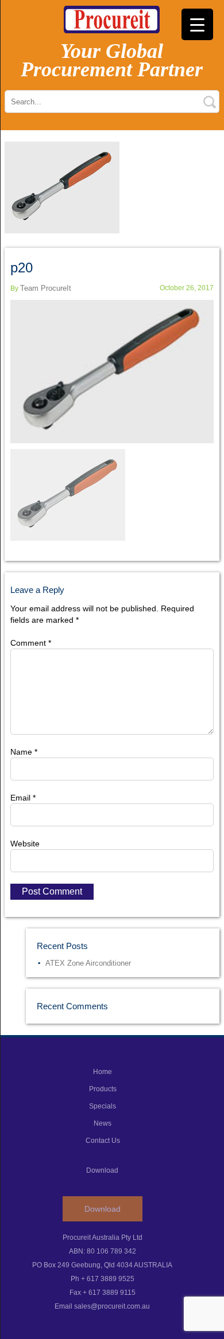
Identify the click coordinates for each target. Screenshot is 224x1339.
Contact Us (103, 1141)
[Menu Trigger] (197, 24)
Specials (102, 1106)
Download (102, 1208)
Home (102, 1072)
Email (23, 797)
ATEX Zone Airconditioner (88, 963)
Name (23, 751)
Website (25, 843)
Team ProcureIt (45, 288)
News (102, 1123)
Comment (30, 642)
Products (103, 1089)
